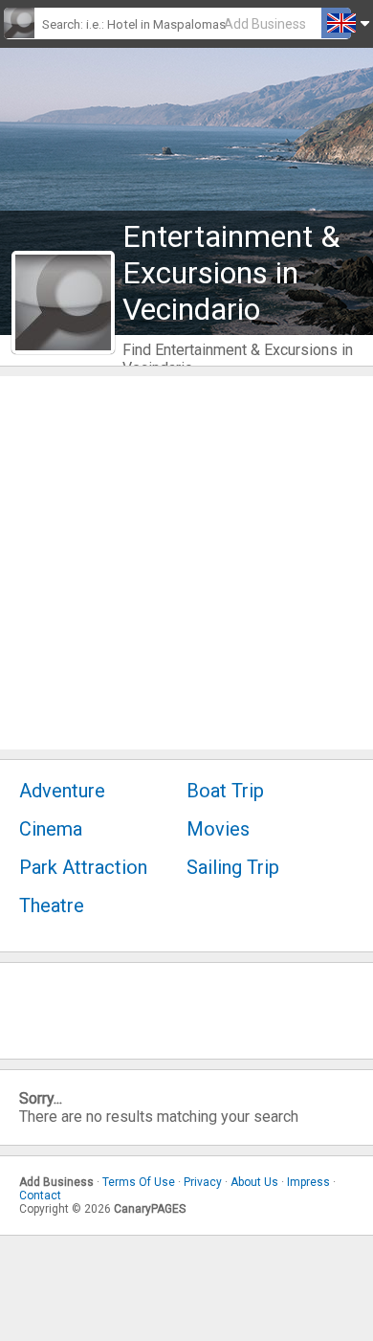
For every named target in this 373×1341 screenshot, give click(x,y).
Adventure (62, 790)
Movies (218, 828)
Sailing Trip (232, 867)
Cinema (50, 828)
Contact (40, 1195)
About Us (254, 1182)
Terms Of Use (138, 1182)
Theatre (51, 905)
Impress (308, 1182)
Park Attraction (83, 867)
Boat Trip (225, 790)
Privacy (203, 1182)
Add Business (265, 24)
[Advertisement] (186, 562)
